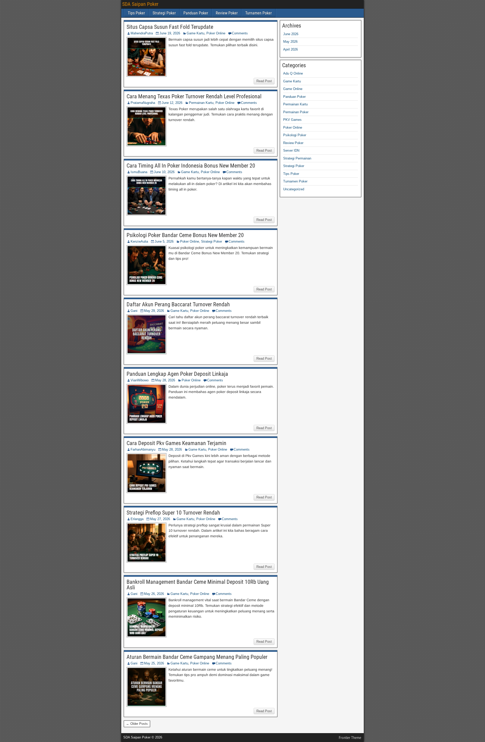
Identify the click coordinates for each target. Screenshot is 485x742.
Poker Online (215, 33)
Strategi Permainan (297, 158)
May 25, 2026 (154, 663)
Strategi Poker (164, 13)
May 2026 (290, 41)
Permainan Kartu (201, 103)
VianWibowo (140, 380)
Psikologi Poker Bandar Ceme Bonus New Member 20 (185, 235)
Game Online (292, 89)
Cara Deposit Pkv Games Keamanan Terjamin (176, 443)
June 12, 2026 (172, 103)
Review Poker (227, 13)
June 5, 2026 (164, 241)
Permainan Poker (295, 112)
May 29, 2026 (154, 311)
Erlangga (137, 519)
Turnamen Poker (258, 13)
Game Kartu (195, 33)
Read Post (264, 81)
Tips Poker (136, 13)
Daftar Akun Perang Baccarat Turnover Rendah (178, 304)
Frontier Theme (350, 737)
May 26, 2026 (154, 594)
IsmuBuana (139, 172)
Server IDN (291, 150)
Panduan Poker (195, 13)
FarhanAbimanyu (143, 449)
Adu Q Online (293, 73)
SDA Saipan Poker (140, 4)
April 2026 (290, 49)
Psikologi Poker (294, 135)
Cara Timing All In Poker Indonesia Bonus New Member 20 (191, 166)
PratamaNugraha (143, 103)
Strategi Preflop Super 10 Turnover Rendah (173, 512)
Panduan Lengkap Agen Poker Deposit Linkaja (177, 374)
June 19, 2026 (169, 33)
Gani (134, 311)
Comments (240, 33)
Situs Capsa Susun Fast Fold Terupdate (170, 27)
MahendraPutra (142, 33)
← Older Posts (137, 724)
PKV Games (292, 120)
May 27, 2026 (160, 519)
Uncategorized (293, 189)
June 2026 (290, 34)
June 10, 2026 (164, 172)
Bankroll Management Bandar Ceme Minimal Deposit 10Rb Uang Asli (198, 585)
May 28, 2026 (165, 380)
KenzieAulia (139, 241)
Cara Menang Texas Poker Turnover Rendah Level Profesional (194, 96)
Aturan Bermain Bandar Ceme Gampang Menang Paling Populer (197, 657)
